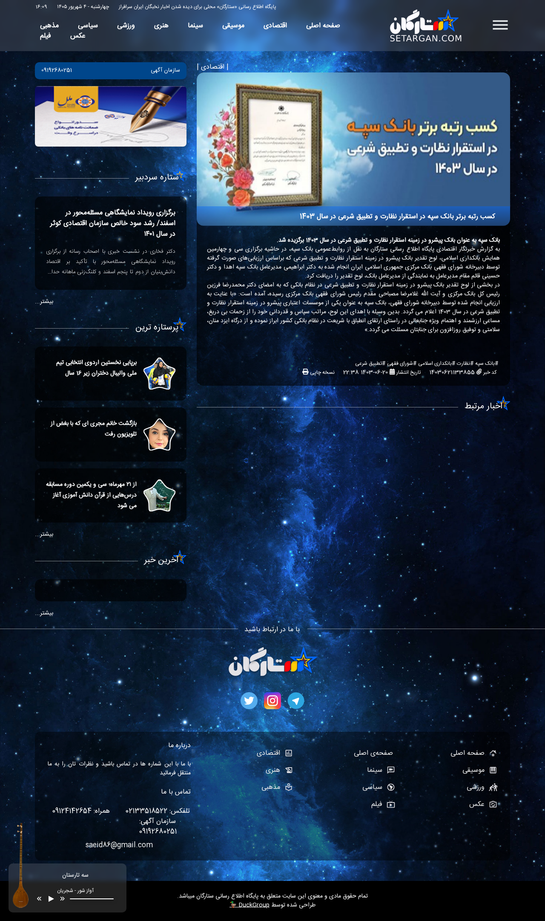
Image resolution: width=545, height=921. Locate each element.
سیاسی (88, 26)
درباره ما (179, 745)
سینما (195, 26)
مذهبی (49, 26)
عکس (78, 36)
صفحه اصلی (323, 26)
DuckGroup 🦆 (249, 905)
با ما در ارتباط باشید (272, 629)
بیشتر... (44, 302)
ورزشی (126, 26)
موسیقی (233, 26)
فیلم (45, 36)
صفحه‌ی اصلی (374, 753)
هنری (161, 26)
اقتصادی (275, 26)
